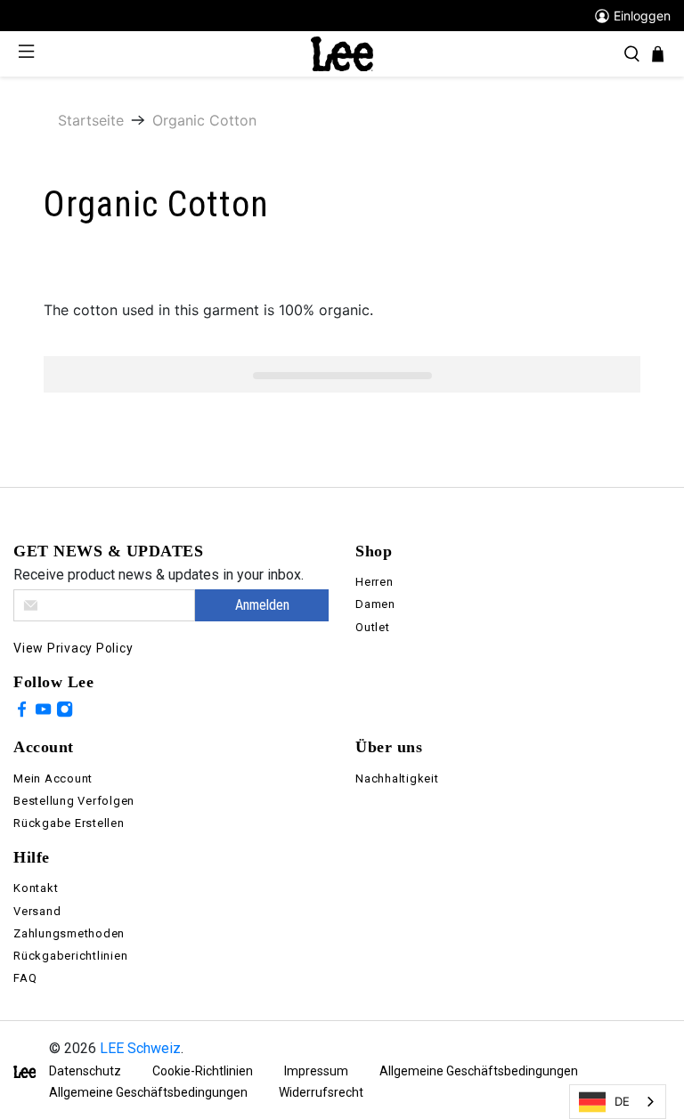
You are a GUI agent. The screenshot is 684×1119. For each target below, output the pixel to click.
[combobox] (617, 1101)
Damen (375, 604)
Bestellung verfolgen (73, 800)
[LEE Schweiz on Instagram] (64, 712)
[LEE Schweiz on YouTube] (43, 712)
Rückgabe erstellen (69, 823)
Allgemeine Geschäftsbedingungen (478, 1071)
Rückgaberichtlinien (70, 955)
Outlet (372, 627)
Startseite (91, 120)
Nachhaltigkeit (397, 778)
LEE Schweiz (140, 1048)
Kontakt (35, 888)
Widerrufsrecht (321, 1092)
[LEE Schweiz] (342, 53)
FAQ (25, 978)
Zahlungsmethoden (69, 933)
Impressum (316, 1071)
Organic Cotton (204, 120)
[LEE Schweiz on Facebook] (21, 712)
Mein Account (53, 778)
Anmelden (262, 604)
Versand (37, 911)
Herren (374, 581)
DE (622, 1101)
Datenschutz (85, 1071)
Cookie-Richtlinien (202, 1071)
